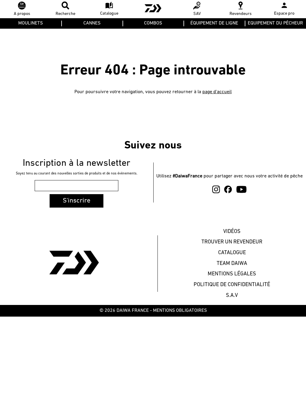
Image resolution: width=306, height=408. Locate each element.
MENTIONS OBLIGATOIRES (180, 310)
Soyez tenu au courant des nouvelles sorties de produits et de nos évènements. (76, 173)
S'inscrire (76, 200)
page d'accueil (217, 92)
